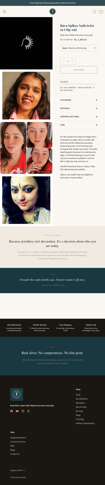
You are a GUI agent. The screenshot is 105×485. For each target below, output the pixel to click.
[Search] (94, 12)
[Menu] (4, 11)
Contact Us (14, 454)
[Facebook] (11, 411)
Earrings (79, 411)
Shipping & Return (18, 437)
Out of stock (79, 69)
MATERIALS (65, 108)
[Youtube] (17, 411)
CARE (62, 125)
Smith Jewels (21, 477)
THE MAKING (65, 100)
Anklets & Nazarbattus (85, 423)
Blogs (12, 449)
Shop (78, 394)
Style (64, 48)
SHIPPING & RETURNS (69, 116)
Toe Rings (80, 419)
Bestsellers (80, 403)
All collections (82, 398)
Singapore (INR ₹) (16, 470)
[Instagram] (23, 411)
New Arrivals (81, 407)
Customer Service (17, 441)
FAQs (12, 445)
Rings (78, 415)
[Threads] (28, 411)
